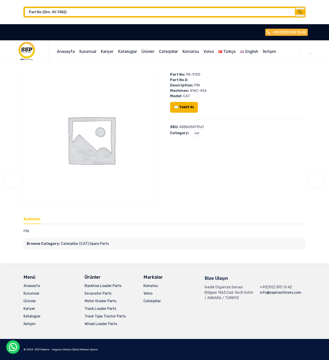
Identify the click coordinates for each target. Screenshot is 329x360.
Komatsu (190, 51)
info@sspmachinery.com (280, 292)
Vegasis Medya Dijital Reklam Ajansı (75, 349)
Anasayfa (66, 51)
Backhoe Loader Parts (103, 286)
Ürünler (147, 51)
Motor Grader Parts (100, 301)
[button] (13, 347)
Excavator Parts (98, 293)
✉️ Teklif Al (184, 107)
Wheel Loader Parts (101, 324)
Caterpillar (168, 51)
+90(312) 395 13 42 (276, 287)
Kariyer (107, 51)
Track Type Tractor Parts (105, 316)
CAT (196, 133)
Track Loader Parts (100, 308)
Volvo (208, 51)
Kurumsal (87, 51)
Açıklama (32, 219)
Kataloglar (127, 51)
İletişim (269, 51)
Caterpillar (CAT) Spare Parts (85, 243)
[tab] (34, 219)
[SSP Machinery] (29, 51)
